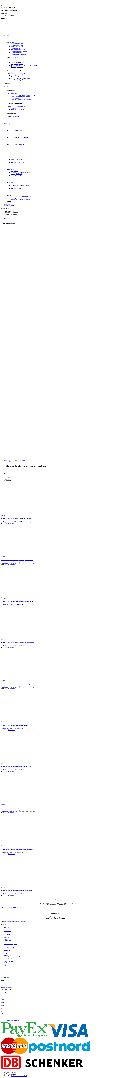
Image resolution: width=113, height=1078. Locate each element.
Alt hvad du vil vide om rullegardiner (17, 74)
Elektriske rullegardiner (17, 46)
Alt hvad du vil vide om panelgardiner (20, 172)
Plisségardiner (7, 86)
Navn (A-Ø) (7, 476)
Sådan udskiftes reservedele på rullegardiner (22, 78)
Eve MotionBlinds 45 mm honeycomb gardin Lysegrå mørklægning (16, 808)
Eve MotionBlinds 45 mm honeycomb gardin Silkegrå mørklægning (16, 766)
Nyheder (6, 474)
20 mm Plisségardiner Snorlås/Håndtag (21, 99)
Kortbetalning (7, 962)
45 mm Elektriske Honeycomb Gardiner (21, 98)
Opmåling (13, 75)
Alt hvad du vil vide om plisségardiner (17, 106)
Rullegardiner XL (15, 48)
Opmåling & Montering (17, 174)
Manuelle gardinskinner (17, 161)
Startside (6, 217)
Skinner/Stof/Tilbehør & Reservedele (20, 199)
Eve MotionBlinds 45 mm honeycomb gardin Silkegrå (17, 560)
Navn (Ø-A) (7, 477)
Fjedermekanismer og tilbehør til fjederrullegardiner (24, 65)
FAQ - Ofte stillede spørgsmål (12, 957)
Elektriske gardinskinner (17, 159)
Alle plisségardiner (12, 93)
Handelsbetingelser (9, 958)
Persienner (10, 182)
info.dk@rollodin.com (6, 987)
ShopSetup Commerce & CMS (19, 1076)
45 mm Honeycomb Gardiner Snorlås (20, 96)
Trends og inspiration (9, 947)
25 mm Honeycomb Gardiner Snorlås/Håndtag (23, 95)
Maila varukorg (13, 7)
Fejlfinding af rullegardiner (18, 80)
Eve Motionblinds (8, 123)
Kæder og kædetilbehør (17, 62)
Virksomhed (11, 205)
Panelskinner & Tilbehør (17, 175)
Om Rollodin (7, 954)
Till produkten (11, 523)
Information (7, 950)
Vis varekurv (11, 15)
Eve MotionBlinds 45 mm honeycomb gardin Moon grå (17, 642)
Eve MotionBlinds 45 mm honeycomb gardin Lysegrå (17, 601)
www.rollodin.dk (5, 992)
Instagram (3, 1008)
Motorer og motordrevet (17, 67)
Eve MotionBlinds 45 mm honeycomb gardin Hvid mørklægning (16, 725)
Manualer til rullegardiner (17, 77)
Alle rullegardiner (11, 42)
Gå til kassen (4, 15)
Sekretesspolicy (8, 965)
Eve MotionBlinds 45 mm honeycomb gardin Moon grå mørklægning (17, 849)
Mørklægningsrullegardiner (18, 49)
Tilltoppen (2, 1012)
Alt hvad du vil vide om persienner (20, 185)
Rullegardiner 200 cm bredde (18, 54)
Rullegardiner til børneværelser (19, 51)
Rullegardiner (7, 35)
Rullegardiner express (16, 52)
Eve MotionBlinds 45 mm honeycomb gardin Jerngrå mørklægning (16, 890)
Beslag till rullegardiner (17, 64)
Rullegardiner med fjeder (17, 45)
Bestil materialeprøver (9, 959)
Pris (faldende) (8, 480)
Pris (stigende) (7, 479)
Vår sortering (7, 473)
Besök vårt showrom (6, 999)
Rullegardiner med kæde (17, 43)
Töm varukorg (4, 7)
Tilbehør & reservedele (13, 116)
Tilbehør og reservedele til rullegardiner (17, 61)
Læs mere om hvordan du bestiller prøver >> (12, 907)
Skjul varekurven (5, 6)
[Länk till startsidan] (10, 4)
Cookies (6, 964)
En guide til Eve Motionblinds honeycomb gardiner (17, 462)
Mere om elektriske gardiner (10, 944)
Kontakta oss (7, 955)
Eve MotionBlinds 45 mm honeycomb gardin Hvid (16, 518)
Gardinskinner (11, 158)
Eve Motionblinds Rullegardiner (15, 130)
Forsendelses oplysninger (10, 961)
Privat (5, 205)
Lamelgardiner (11, 195)
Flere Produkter (8, 151)
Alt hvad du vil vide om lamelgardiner (20, 196)
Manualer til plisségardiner (17, 109)
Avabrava (13, 1074)
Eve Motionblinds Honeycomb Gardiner (17, 137)
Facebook (3, 1005)
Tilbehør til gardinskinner (17, 162)
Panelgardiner (10, 169)
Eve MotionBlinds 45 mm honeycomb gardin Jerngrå (17, 684)
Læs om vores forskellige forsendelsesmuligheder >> (14, 921)
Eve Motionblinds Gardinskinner (15, 144)
